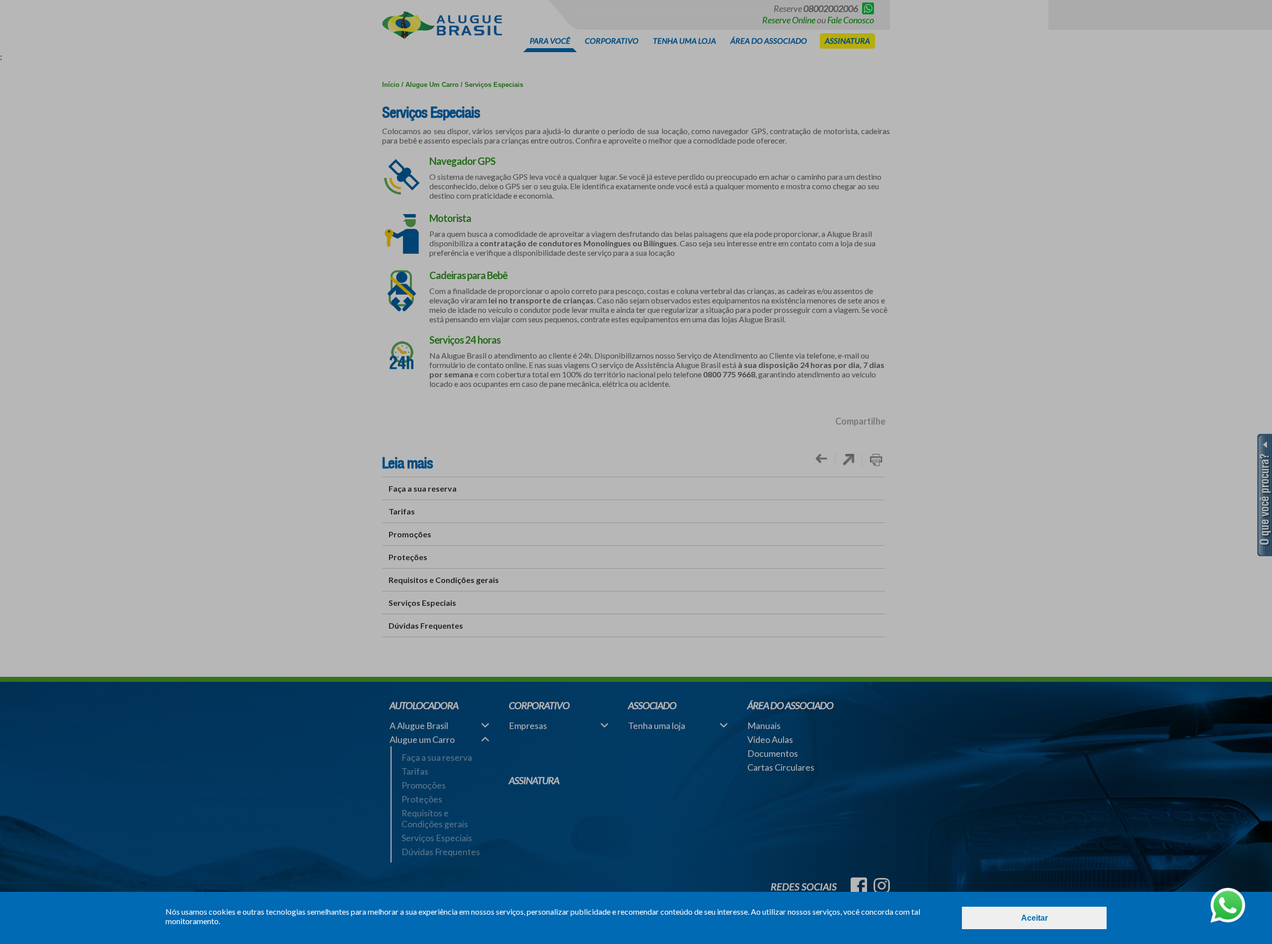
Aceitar (1034, 918)
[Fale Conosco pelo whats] (1227, 906)
